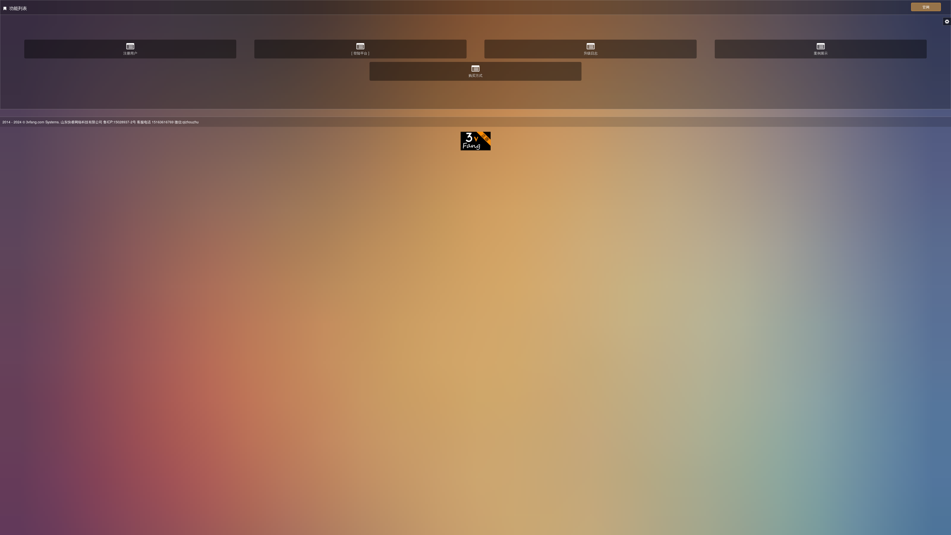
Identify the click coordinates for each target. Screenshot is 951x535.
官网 (926, 6)
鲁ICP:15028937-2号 (119, 121)
